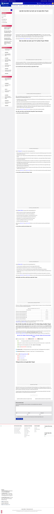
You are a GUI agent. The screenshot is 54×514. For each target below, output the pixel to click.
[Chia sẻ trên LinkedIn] (37, 395)
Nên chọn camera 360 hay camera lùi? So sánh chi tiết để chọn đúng (8, 32)
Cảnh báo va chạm (46, 5)
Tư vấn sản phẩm (4, 22)
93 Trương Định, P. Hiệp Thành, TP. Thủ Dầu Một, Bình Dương (34, 351)
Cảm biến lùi (20, 5)
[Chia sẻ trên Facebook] (30, 395)
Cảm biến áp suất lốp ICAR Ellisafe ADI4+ (21, 311)
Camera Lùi (41, 5)
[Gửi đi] (24, 3)
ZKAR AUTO (6, 503)
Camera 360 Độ (25, 5)
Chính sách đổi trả (16, 430)
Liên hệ (52, 5)
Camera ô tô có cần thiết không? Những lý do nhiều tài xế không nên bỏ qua (7, 42)
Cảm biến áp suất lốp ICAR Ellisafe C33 (21, 314)
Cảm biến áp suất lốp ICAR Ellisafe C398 (21, 317)
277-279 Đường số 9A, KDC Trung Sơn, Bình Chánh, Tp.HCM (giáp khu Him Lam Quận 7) (35, 349)
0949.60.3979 (22, 38)
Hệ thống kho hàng (37, 429)
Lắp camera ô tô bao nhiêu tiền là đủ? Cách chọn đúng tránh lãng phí (8, 39)
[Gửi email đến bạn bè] (34, 395)
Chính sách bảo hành (17, 429)
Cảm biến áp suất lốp (15, 5)
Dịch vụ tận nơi (4, 14)
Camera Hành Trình (31, 5)
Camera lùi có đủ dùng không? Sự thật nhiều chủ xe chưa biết (7, 28)
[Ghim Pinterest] (35, 395)
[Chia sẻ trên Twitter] (32, 395)
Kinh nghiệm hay (4, 19)
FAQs (2, 17)
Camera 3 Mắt (37, 5)
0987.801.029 (28, 38)
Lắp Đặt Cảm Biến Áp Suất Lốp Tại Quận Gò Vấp (24, 398)
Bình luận (17, 405)
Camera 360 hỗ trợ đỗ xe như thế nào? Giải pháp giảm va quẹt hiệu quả (8, 35)
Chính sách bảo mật (17, 431)
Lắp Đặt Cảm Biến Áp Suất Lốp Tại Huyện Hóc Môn (43, 398)
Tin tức (43, 3)
